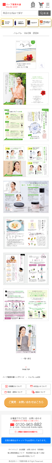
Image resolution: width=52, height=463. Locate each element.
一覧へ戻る (27, 358)
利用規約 (40, 449)
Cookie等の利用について (26, 456)
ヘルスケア (34, 22)
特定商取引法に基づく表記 (35, 453)
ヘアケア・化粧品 (21, 22)
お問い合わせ (31, 449)
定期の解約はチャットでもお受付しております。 (26, 440)
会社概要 (22, 449)
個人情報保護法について (16, 453)
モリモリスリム (7, 22)
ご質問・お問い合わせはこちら (26, 402)
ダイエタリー (47, 22)
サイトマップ (13, 449)
